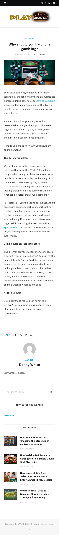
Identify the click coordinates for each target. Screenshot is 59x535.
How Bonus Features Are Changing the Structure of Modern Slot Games (34, 441)
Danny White (29, 364)
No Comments (41, 55)
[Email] (31, 334)
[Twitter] (20, 334)
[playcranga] (29, 17)
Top (30, 529)
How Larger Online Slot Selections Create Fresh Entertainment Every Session (36, 476)
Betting (30, 39)
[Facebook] (15, 334)
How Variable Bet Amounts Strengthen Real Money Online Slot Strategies (37, 458)
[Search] (54, 3)
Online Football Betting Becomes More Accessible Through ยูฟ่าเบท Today (34, 494)
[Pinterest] (26, 334)
